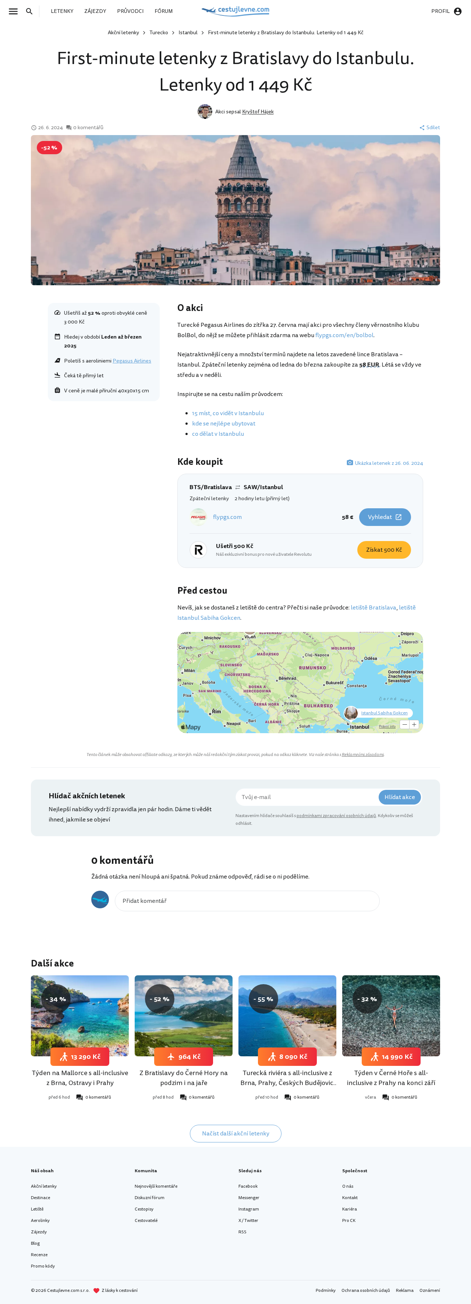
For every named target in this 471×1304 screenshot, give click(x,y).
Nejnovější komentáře (156, 1186)
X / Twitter (248, 1221)
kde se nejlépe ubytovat (223, 423)
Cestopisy (144, 1209)
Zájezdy (39, 1232)
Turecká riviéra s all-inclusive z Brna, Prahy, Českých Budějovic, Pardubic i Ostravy (287, 1083)
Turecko (158, 32)
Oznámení (429, 1290)
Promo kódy (43, 1266)
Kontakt (350, 1198)
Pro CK (348, 1221)
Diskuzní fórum (149, 1198)
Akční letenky (123, 32)
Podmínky (326, 1290)
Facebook (248, 1186)
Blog (35, 1243)
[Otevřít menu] (15, 11)
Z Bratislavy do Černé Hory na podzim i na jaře (183, 1078)
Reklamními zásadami (363, 755)
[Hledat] (32, 11)
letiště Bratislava (373, 607)
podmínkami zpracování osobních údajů (336, 816)
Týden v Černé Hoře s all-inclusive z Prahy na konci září (391, 1078)
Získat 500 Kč (384, 549)
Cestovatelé (146, 1221)
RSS (242, 1232)
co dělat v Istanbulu (218, 434)
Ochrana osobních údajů (365, 1290)
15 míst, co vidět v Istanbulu (228, 413)
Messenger (248, 1198)
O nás (347, 1186)
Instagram (248, 1209)
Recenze (39, 1255)
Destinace (40, 1198)
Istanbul (188, 32)
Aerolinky (40, 1221)
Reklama (405, 1290)
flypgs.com (227, 517)
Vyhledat (380, 517)
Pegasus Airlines (132, 361)
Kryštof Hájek (258, 112)
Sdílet (433, 128)
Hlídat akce (400, 797)
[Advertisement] (104, 459)
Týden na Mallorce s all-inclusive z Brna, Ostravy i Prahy (80, 1078)
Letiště (37, 1209)
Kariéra (349, 1209)
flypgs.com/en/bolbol (344, 335)
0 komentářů (88, 128)
